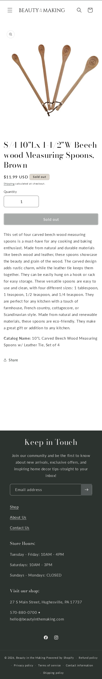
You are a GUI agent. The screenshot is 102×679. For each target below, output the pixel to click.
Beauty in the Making (30, 657)
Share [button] (13, 360)
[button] (9, 10)
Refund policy (88, 657)
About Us (18, 517)
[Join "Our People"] (86, 489)
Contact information (79, 665)
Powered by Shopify (60, 657)
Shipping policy (53, 672)
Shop (14, 507)
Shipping (9, 183)
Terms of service (49, 665)
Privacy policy (23, 665)
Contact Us (19, 527)
